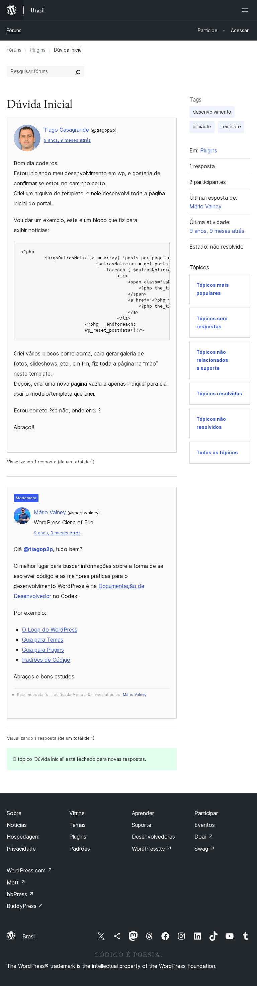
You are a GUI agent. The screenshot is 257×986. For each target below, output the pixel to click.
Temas (77, 824)
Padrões (79, 848)
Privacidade (21, 848)
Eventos (204, 824)
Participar (206, 813)
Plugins (38, 50)
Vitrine (77, 813)
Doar (203, 836)
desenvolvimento (212, 112)
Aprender (143, 813)
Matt (16, 882)
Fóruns (14, 30)
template (231, 126)
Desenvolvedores (153, 836)
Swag (204, 848)
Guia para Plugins (43, 649)
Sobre (14, 813)
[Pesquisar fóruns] (78, 71)
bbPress (20, 894)
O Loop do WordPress (49, 629)
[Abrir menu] (246, 10)
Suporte (141, 824)
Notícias (17, 824)
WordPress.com (29, 870)
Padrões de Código (46, 659)
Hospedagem (23, 836)
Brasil (28, 936)
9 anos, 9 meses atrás (67, 140)
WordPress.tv (152, 848)
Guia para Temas (42, 639)
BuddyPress (25, 906)
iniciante (202, 126)
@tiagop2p (38, 549)
